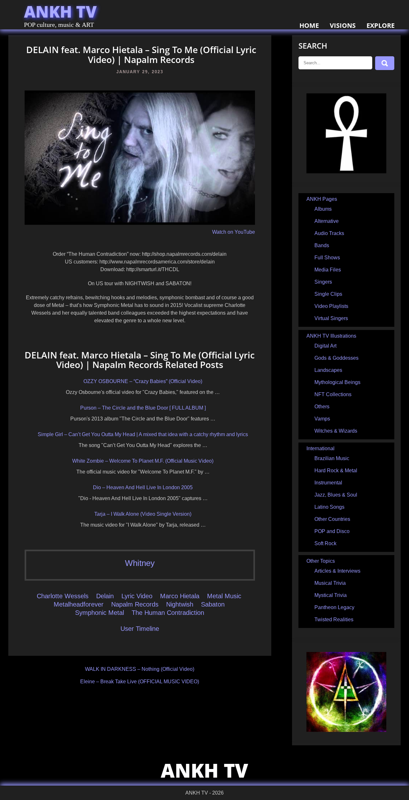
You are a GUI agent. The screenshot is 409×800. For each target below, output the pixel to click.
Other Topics (320, 561)
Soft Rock (325, 543)
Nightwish (179, 604)
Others (321, 406)
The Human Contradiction (168, 612)
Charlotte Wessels (63, 596)
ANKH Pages (321, 199)
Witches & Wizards (335, 431)
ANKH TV (60, 11)
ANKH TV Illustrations (331, 336)
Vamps (322, 418)
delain (105, 596)
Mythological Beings (337, 382)
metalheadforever (79, 604)
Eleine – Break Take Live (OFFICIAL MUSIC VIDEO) (139, 681)
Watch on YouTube (233, 232)
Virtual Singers (331, 318)
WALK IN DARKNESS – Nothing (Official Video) (139, 669)
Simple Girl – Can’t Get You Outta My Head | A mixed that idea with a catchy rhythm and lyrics (143, 434)
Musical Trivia (330, 583)
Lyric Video (136, 596)
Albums (323, 209)
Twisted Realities (333, 619)
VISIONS (343, 25)
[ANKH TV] (346, 171)
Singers (323, 282)
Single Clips (328, 294)
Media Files (327, 269)
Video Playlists (331, 306)
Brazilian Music (331, 458)
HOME (309, 25)
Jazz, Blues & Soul (335, 495)
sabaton (213, 604)
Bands (321, 245)
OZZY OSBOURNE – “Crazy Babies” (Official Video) (142, 381)
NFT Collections (332, 394)
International (320, 448)
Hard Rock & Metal (335, 470)
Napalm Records (134, 604)
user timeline (139, 628)
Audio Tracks (329, 233)
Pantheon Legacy (334, 607)
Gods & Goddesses (336, 358)
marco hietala (179, 596)
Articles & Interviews (337, 571)
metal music (224, 596)
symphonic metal (99, 612)
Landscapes (328, 370)
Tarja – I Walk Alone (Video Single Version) (142, 514)
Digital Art (325, 346)
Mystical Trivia (330, 595)
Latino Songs (329, 507)
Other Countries (332, 519)
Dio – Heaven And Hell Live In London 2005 (143, 487)
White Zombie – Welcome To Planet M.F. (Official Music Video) (142, 461)
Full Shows (327, 257)
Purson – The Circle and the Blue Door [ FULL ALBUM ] (143, 408)
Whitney (140, 563)
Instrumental (328, 482)
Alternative (326, 221)
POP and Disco (332, 531)
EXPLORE (381, 25)
